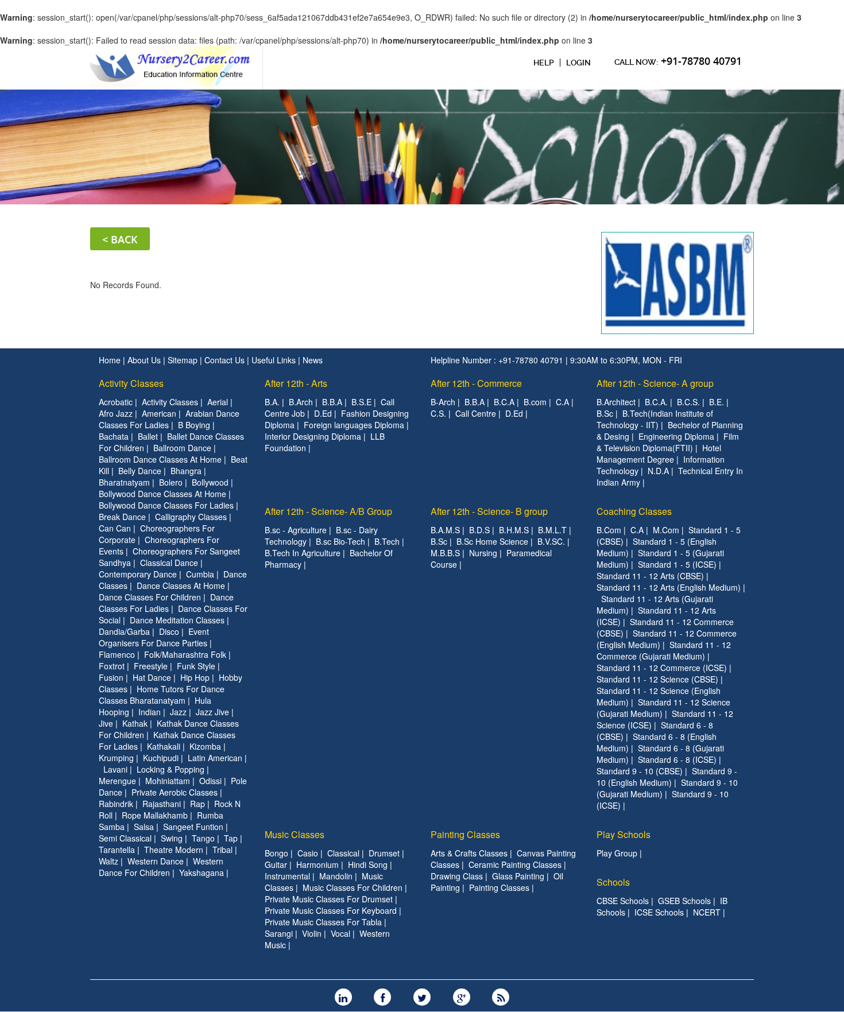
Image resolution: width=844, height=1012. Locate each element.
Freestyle (151, 666)
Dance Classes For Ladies (166, 602)
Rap (197, 803)
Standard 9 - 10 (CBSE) (640, 771)
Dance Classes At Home (181, 585)
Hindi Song (368, 864)
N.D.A (658, 470)
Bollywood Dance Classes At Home (162, 493)
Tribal (222, 849)
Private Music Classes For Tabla (323, 922)
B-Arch (443, 402)
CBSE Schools (623, 900)
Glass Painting (518, 876)
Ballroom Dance (182, 447)
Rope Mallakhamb (155, 815)
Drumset (384, 853)
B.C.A (504, 402)
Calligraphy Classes (191, 516)
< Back (120, 239)
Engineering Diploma (676, 436)
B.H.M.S (514, 530)
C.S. (438, 413)
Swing (172, 838)
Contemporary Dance (138, 574)
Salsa (144, 826)
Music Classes (294, 834)
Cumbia (200, 574)
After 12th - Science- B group (489, 511)
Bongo (276, 853)
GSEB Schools (684, 900)
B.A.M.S (445, 530)
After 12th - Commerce (476, 383)
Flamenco (117, 654)
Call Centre (475, 413)
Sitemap (184, 360)
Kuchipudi (161, 757)
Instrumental (287, 876)
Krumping (116, 757)
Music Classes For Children (352, 887)
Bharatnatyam (124, 482)
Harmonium (317, 864)
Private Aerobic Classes (174, 792)
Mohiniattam (167, 780)
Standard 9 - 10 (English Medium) (667, 776)
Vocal (340, 933)
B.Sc (605, 413)
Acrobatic (116, 402)
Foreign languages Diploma (354, 425)
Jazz (178, 712)
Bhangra (186, 470)
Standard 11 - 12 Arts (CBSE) (650, 575)
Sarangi (279, 933)
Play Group (617, 853)
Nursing (483, 553)
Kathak (135, 723)
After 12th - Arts (296, 383)
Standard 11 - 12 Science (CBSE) (657, 679)
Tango (203, 838)
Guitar (276, 864)
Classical (343, 853)
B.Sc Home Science (492, 541)
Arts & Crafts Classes (469, 853)
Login (578, 62)
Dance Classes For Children (150, 597)
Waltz (108, 861)
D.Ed (323, 413)
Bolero (171, 482)
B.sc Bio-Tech (340, 541)
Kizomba (205, 746)
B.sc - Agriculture (296, 530)
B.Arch (301, 402)
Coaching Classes (634, 511)
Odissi (210, 780)
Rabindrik (116, 803)
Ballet (148, 436)
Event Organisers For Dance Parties (154, 637)
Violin (312, 933)
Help (543, 62)
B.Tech (387, 541)
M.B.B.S (445, 553)
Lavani (115, 769)
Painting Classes (465, 834)
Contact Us (225, 360)
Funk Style (196, 666)
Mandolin (336, 876)
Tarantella (117, 849)
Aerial (217, 402)
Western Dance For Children (161, 866)
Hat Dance (152, 677)
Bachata (114, 436)
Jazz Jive (212, 712)
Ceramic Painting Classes (515, 864)
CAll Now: (678, 61)
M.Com (666, 530)
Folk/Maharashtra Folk (185, 654)
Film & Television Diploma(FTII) (668, 442)
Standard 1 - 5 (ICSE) (677, 564)
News (313, 360)
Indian (149, 712)
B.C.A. (656, 402)
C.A (562, 402)
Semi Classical (125, 838)
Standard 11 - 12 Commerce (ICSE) (662, 667)
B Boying (194, 425)
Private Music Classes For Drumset (329, 899)
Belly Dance (139, 470)
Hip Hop (195, 677)
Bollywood (210, 482)
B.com (535, 402)
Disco (169, 631)
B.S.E (361, 402)
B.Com (609, 530)
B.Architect (616, 402)
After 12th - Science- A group (655, 383)
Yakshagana (201, 872)
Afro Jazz (116, 413)
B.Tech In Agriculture (302, 553)
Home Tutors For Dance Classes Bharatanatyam (161, 694)
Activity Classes (131, 383)
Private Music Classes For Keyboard (331, 910)
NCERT (707, 912)
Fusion (111, 677)
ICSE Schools (659, 912)
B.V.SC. (551, 541)
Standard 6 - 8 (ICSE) (677, 759)
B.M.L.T (552, 530)
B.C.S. (688, 402)
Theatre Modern (173, 849)
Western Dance (155, 861)
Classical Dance (169, 562)
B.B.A (332, 402)
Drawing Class (457, 876)
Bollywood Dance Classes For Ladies (166, 505)
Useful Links (274, 360)
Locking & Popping (170, 769)
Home (111, 360)
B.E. (716, 402)
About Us (145, 360)
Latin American (215, 757)
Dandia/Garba (124, 631)
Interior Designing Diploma (313, 436)
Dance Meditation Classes (177, 620)
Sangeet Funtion (193, 826)
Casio (307, 853)
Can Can (115, 528)
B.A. (272, 402)
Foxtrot (112, 666)
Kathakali (163, 746)
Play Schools (624, 834)
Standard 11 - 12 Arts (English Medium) (669, 587)
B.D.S (479, 530)
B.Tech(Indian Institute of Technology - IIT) (655, 419)
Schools (613, 882)
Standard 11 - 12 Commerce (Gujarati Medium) (664, 650)
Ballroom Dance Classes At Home (160, 459)
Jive (106, 723)
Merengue (117, 780)
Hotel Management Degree (659, 453)
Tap (231, 838)
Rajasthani (161, 803)
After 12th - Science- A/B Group (328, 511)
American (159, 413)
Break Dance (122, 516)
